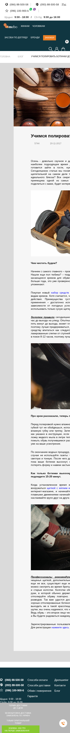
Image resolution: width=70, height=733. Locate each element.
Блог (21, 56)
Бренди (35, 37)
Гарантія (32, 696)
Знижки (49, 37)
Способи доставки (38, 685)
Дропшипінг (61, 680)
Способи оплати (37, 680)
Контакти (60, 685)
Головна (5, 56)
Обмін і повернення (39, 690)
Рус (64, 4)
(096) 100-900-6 (19, 10)
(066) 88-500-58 (19, 4)
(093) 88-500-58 (49, 4)
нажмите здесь (61, 627)
